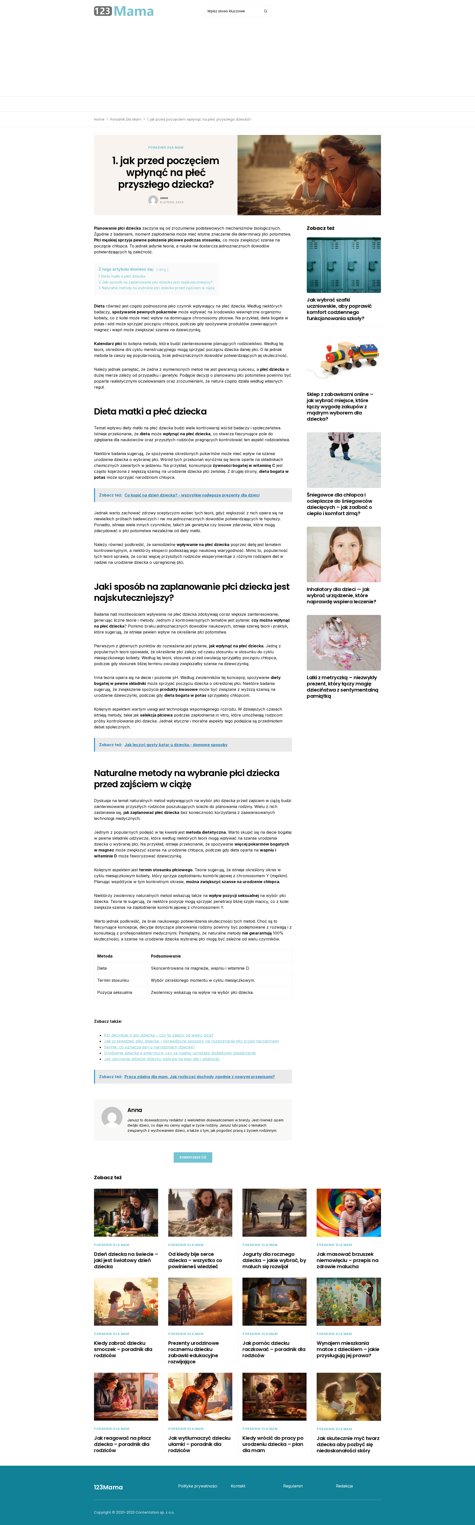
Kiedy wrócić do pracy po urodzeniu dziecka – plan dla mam (272, 1444)
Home (99, 119)
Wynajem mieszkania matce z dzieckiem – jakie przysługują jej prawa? (348, 1349)
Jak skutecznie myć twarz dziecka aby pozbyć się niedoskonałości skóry (348, 1444)
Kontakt (238, 1485)
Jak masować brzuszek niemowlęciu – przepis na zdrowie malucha (347, 1260)
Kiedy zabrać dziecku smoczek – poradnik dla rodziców (123, 1349)
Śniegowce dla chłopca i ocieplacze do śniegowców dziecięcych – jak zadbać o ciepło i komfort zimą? (339, 504)
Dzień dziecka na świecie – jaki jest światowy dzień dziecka (126, 1260)
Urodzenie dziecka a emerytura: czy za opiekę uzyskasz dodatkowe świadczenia (180, 1052)
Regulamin (293, 1485)
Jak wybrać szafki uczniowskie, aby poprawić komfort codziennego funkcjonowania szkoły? (339, 309)
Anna (164, 198)
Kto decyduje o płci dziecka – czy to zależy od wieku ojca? (159, 1035)
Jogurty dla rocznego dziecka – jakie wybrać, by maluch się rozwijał (274, 1260)
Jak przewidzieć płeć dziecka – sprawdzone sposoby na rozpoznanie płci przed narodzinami (191, 1041)
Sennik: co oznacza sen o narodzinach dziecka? (149, 1047)
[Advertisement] (237, 59)
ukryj (162, 269)
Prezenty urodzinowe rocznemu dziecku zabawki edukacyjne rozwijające (193, 1352)
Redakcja (344, 1485)
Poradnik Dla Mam (125, 119)
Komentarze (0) (193, 1157)
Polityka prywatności (197, 1485)
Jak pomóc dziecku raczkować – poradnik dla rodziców (273, 1349)
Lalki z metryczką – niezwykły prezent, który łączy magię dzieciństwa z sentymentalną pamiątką (343, 686)
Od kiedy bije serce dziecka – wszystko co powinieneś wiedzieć (195, 1260)
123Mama (108, 1487)
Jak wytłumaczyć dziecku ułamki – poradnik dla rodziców (199, 1444)
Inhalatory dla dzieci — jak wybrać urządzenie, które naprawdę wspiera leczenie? (341, 595)
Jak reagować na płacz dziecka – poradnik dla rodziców (122, 1444)
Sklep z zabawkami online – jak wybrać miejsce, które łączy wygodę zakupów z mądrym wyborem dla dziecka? (340, 406)
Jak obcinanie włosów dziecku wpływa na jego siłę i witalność (162, 1058)
